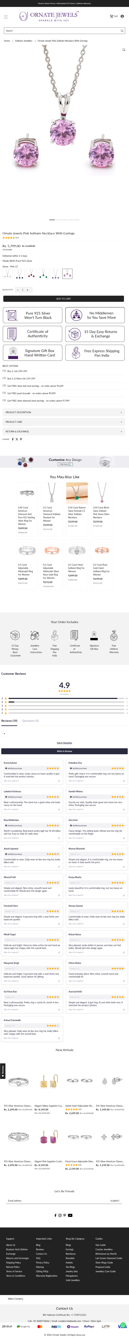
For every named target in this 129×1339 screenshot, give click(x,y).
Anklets (69, 1262)
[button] (11, 238)
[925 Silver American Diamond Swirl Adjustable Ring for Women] (18, 1136)
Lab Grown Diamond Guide (108, 1258)
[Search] (122, 31)
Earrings (69, 1249)
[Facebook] (55, 1215)
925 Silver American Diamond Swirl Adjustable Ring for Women (18, 1161)
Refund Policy (13, 1267)
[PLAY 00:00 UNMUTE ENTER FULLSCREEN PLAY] (64, 133)
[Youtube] (70, 1215)
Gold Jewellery (73, 1280)
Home (7, 40)
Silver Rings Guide (104, 1262)
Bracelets (70, 1258)
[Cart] (111, 16)
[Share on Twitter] (17, 439)
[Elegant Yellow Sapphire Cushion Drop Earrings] (49, 1081)
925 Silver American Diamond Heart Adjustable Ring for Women (18, 1105)
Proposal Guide (102, 1267)
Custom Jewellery (103, 1249)
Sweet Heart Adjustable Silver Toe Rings (79, 1105)
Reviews (40, 1249)
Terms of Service (14, 1271)
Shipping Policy (13, 1262)
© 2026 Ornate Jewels (55, 1335)
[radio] (8, 274)
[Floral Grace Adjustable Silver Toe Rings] (79, 1136)
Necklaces (71, 1253)
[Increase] (27, 289)
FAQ (38, 1258)
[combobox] (4, 734)
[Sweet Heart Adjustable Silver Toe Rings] (79, 1081)
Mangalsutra (72, 1275)
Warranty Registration (46, 1275)
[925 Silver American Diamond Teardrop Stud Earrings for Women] (110, 1081)
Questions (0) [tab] (30, 720)
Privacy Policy (42, 1262)
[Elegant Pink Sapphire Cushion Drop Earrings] (49, 1136)
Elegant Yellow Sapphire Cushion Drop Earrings (49, 1105)
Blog (38, 1245)
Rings (68, 1245)
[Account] (122, 16)
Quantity (8, 289)
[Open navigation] (6, 16)
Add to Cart (63, 298)
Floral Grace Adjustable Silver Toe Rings (79, 1161)
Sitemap (40, 1267)
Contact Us (41, 1253)
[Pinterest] (64, 1215)
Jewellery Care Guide (105, 1271)
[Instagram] (60, 1215)
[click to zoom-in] (124, 49)
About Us (10, 1245)
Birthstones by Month (106, 1253)
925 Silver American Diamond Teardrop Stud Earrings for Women (110, 1105)
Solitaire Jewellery (24, 40)
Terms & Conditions (15, 1275)
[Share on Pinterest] (21, 439)
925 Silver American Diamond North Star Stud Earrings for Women (110, 1161)
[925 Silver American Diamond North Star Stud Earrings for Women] (110, 1136)
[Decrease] (17, 289)
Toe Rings (70, 1267)
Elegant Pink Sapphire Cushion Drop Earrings (49, 1161)
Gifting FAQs (42, 1271)
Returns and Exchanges (17, 1258)
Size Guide (100, 1245)
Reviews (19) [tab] (9, 720)
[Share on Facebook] (12, 439)
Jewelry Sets (72, 1271)
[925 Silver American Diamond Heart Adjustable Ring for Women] (18, 1081)
